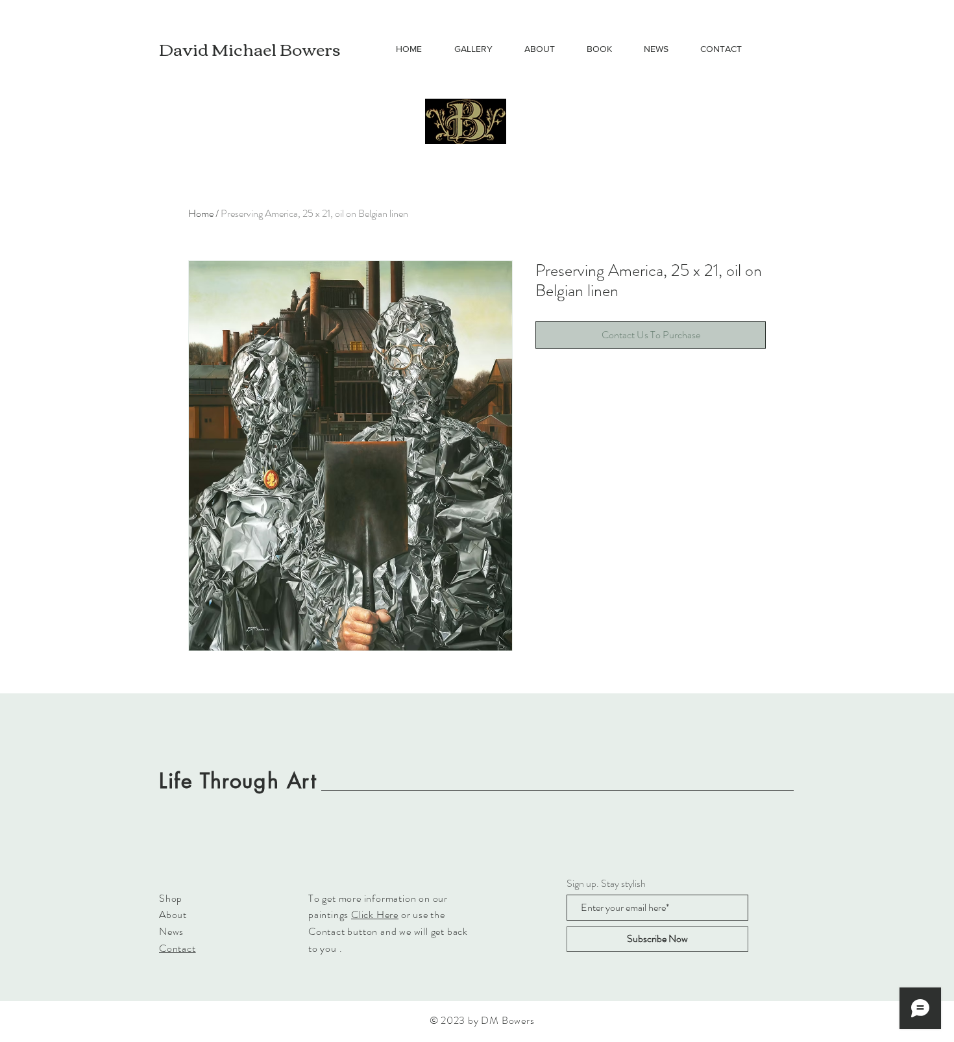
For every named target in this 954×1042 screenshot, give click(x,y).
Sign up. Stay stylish (606, 883)
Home (201, 213)
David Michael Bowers (250, 48)
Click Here (374, 914)
